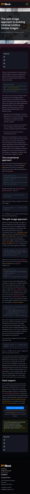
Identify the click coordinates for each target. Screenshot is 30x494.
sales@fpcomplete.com (7, 489)
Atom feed (22, 410)
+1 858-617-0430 (6, 487)
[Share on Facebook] (4, 60)
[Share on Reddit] (4, 67)
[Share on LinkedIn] (4, 63)
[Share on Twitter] (4, 57)
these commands (18, 302)
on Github (19, 154)
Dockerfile (10, 171)
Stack (3, 391)
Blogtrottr (14, 412)
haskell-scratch (24, 232)
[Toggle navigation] (27, 4)
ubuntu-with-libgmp (7, 242)
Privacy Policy (4, 473)
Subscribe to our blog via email (15, 408)
